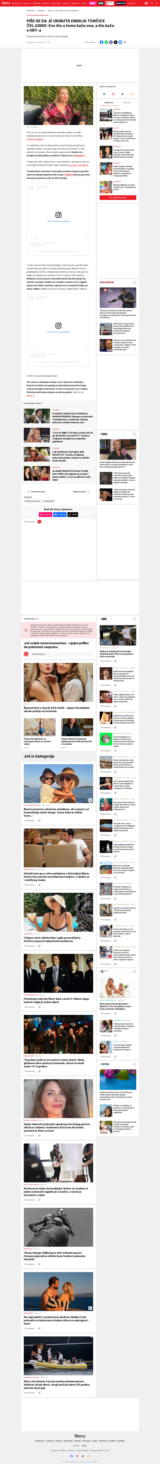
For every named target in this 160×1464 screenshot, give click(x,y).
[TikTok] (122, 94)
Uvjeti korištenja (82, 1450)
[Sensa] (76, 1445)
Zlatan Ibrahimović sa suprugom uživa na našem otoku (37, 741)
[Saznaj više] (134, 282)
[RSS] (131, 94)
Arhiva (106, 1450)
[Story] (6, 3)
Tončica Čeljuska (32, 501)
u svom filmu (48, 501)
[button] (90, 42)
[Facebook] (104, 94)
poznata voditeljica (78, 165)
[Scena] (84, 1445)
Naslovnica (31, 11)
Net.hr (26, 704)
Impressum (55, 1450)
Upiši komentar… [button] (39, 654)
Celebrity (41, 11)
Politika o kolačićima (67, 1450)
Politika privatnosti (96, 1450)
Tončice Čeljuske (35, 139)
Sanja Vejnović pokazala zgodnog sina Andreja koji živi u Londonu (76, 741)
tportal (79, 155)
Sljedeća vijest (79, 492)
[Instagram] (113, 94)
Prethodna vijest (38, 492)
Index (29, 395)
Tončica (68, 174)
